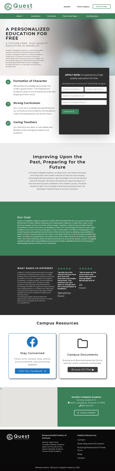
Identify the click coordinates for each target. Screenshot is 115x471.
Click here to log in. (97, 83)
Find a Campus (83, 7)
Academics (35, 16)
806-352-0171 (87, 406)
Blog (79, 454)
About (19, 16)
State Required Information (90, 444)
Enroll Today (101, 6)
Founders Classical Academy (53, 445)
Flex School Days (70, 16)
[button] (29, 405)
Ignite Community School (52, 447)
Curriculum (51, 16)
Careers (81, 458)
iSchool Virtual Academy (51, 451)
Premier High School (50, 442)
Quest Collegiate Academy (52, 449)
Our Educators (92, 16)
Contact (81, 440)
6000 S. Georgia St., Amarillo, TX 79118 (87, 403)
